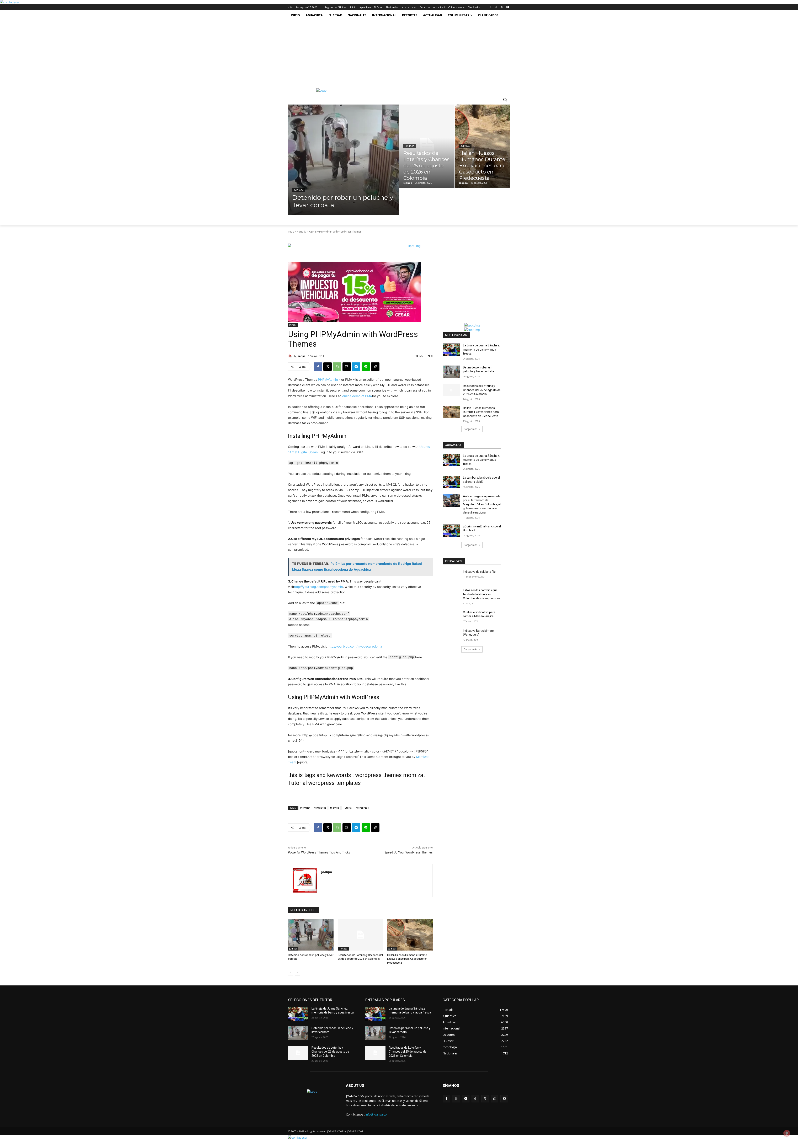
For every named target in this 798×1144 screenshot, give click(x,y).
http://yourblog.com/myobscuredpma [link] (355, 646)
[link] (9, 2)
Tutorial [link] (347, 807)
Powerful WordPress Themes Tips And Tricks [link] (319, 852)
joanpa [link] (301, 355)
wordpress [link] (362, 807)
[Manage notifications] (786, 1133)
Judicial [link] (298, 190)
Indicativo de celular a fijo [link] (479, 571)
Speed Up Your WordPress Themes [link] (408, 852)
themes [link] (334, 807)
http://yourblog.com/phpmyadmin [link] (318, 587)
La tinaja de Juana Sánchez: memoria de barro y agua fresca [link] (481, 349)
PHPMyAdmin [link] (328, 380)
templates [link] (320, 807)
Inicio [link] (291, 231)
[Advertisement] (397, 51)
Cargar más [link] (470, 429)
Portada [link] (409, 146)
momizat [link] (305, 807)
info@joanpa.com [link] (377, 1114)
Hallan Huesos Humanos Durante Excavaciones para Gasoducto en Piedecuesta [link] (407, 958)
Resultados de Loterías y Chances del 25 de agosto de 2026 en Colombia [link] (482, 390)
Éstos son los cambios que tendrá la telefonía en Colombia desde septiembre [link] (481, 594)
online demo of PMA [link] (357, 396)
